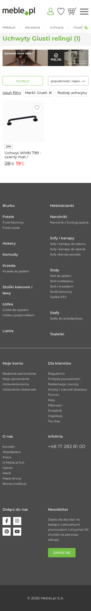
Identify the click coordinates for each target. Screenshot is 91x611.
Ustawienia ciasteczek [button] (19, 389)
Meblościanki (62, 205)
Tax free (54, 421)
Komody (10, 254)
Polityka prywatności (64, 379)
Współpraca (11, 452)
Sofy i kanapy (62, 238)
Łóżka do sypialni (15, 310)
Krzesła (9, 265)
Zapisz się (61, 553)
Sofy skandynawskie (65, 254)
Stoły (54, 270)
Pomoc (53, 395)
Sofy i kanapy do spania (67, 249)
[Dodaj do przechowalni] (37, 107)
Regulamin (56, 373)
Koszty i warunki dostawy (67, 389)
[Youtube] (17, 532)
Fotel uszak (11, 228)
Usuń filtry (12, 92)
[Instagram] (17, 521)
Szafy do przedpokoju (66, 318)
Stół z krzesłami (61, 286)
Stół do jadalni (60, 276)
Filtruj (22, 81)
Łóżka (8, 304)
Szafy (54, 312)
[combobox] (68, 80)
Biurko (9, 205)
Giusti (36, 92)
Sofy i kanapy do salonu (68, 244)
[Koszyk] (72, 11)
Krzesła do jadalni (16, 271)
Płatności (55, 405)
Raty (51, 400)
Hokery (9, 243)
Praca (7, 457)
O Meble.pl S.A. (14, 462)
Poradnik (55, 410)
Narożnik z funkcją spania (69, 222)
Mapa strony (12, 478)
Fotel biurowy (13, 222)
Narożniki (58, 216)
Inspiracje (55, 416)
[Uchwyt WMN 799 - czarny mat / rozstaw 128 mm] (23, 121)
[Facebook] (7, 521)
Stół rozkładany (61, 281)
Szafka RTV (58, 297)
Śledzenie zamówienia (19, 373)
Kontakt (9, 446)
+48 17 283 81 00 (66, 446)
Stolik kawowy (61, 292)
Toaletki (57, 334)
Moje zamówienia (16, 379)
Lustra (8, 331)
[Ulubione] (60, 11)
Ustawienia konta (16, 384)
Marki (7, 473)
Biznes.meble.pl (14, 484)
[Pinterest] (7, 532)
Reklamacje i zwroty (63, 384)
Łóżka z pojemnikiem (19, 315)
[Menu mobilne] (84, 12)
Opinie (7, 468)
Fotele (8, 216)
